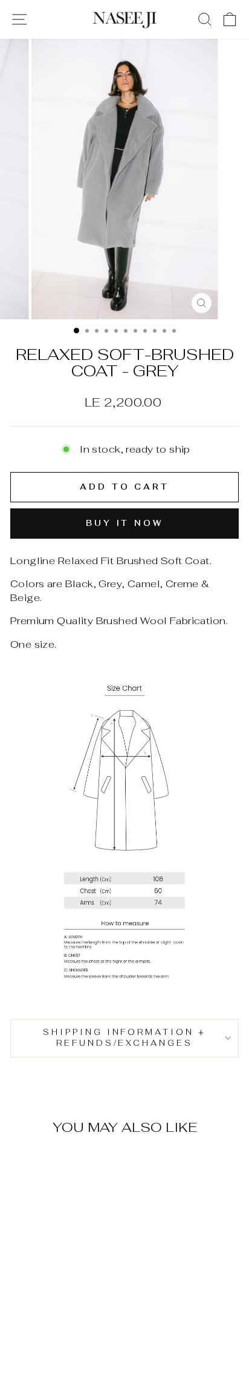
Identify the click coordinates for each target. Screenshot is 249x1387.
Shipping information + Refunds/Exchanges (124, 1038)
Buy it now (124, 523)
